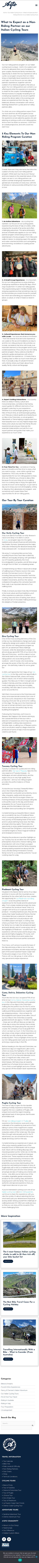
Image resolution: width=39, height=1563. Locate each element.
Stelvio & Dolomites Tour (12, 1490)
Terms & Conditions (10, 1477)
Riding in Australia (7, 1400)
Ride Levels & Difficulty (11, 1466)
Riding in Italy (6, 1403)
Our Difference (8, 1530)
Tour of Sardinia (8, 1488)
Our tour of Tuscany (20, 771)
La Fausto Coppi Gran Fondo (13, 1503)
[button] (36, 5)
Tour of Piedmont (9, 1500)
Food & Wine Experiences (10, 1387)
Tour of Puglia (8, 1493)
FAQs (5, 1474)
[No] (37, 1557)
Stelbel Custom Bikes (11, 1533)
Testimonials (7, 1528)
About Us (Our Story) (11, 1525)
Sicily (5, 540)
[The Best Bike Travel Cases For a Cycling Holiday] (19, 1285)
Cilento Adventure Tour (11, 1517)
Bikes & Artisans (7, 1384)
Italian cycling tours (9, 1192)
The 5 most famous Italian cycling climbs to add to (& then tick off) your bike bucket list (19, 1254)
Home (5, 12)
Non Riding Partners (10, 1469)
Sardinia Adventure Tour (12, 1514)
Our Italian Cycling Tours (9, 1394)
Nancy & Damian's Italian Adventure (14, 1390)
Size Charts (7, 1471)
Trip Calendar (8, 1461)
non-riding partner (26, 1192)
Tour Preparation (7, 1407)
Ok (20, 1560)
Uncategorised (6, 1410)
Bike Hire (6, 1464)
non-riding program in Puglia (17, 1121)
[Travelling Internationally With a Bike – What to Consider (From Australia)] (19, 1332)
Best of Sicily (8, 1485)
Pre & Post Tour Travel (9, 1397)
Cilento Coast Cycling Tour (12, 1506)
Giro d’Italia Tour (9, 1498)
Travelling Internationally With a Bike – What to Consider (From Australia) (19, 1352)
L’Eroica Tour (7, 1495)
